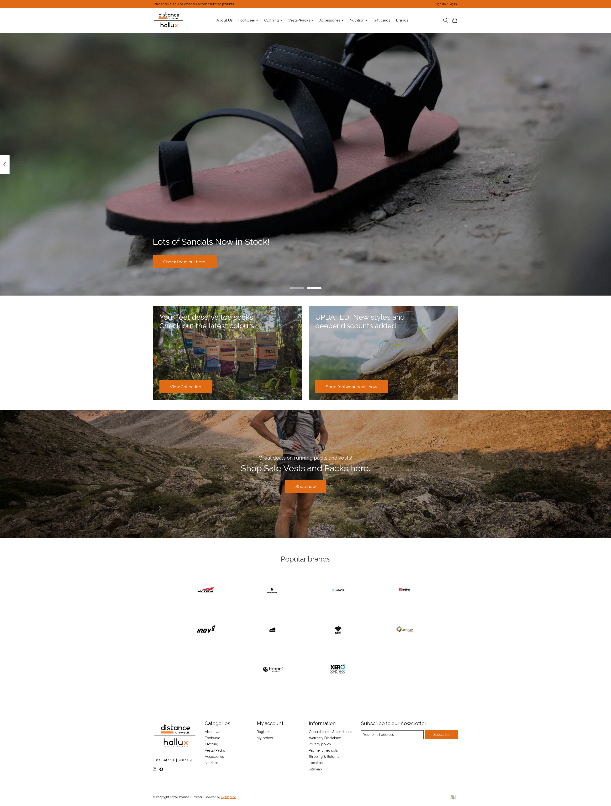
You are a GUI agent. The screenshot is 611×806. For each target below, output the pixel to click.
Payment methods (323, 750)
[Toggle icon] (445, 20)
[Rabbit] (339, 630)
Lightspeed (228, 797)
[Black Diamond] (272, 590)
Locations (316, 763)
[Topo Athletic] (272, 669)
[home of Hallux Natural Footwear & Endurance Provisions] (169, 20)
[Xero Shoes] (339, 669)
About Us (224, 20)
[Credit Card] (453, 797)
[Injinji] (405, 590)
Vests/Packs (215, 750)
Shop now (305, 486)
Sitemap (315, 769)
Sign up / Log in (446, 4)
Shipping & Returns (324, 756)
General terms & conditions (330, 732)
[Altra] (206, 590)
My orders (265, 738)
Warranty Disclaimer (325, 738)
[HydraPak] (339, 590)
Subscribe (441, 734)
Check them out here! (185, 261)
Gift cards (382, 20)
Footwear (212, 738)
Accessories (214, 756)
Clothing (211, 744)
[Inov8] (206, 630)
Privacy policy (320, 744)
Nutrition (212, 763)
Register (263, 732)
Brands (402, 20)
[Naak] (272, 630)
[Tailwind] (405, 630)
